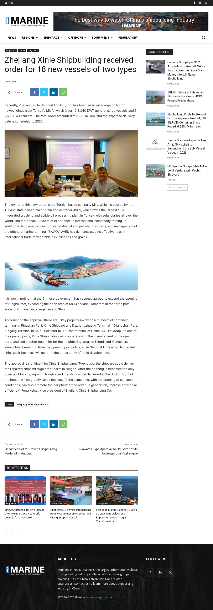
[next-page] (13, 531)
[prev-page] (7, 531)
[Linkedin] (200, 3)
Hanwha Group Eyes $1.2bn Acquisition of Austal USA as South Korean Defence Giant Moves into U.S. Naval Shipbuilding (186, 70)
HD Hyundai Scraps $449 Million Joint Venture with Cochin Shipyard (187, 170)
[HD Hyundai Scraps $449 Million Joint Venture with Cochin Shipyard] (155, 171)
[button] (203, 38)
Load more (175, 187)
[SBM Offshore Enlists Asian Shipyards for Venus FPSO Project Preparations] (155, 97)
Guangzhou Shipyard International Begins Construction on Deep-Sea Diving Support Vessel (70, 513)
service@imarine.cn (103, 597)
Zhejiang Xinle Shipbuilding (32, 404)
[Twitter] (206, 3)
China (22, 50)
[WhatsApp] (63, 92)
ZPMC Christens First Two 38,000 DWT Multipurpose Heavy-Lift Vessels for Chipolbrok (24, 513)
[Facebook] (194, 3)
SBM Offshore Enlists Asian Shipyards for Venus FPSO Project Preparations (185, 96)
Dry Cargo (33, 50)
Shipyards (10, 50)
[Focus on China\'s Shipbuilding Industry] (29, 21)
